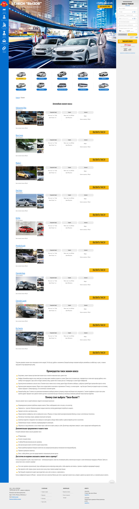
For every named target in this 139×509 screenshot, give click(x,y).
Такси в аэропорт (4, 13)
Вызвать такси (99, 132)
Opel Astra (19, 191)
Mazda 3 (18, 163)
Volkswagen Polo (21, 108)
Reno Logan (19, 135)
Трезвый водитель (4, 37)
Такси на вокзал (4, 20)
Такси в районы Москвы (4, 28)
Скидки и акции (45, 492)
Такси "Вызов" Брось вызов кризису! (28, 3)
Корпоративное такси (4, 44)
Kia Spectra (19, 328)
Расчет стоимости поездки (127, 53)
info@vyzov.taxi (15, 497)
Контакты (43, 498)
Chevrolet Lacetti (21, 301)
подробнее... (87, 495)
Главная (18, 98)
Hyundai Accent (20, 246)
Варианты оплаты (66, 492)
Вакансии (43, 495)
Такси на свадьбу (4, 52)
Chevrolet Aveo (20, 273)
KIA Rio (18, 218)
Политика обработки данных (15, 499)
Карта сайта (44, 502)
